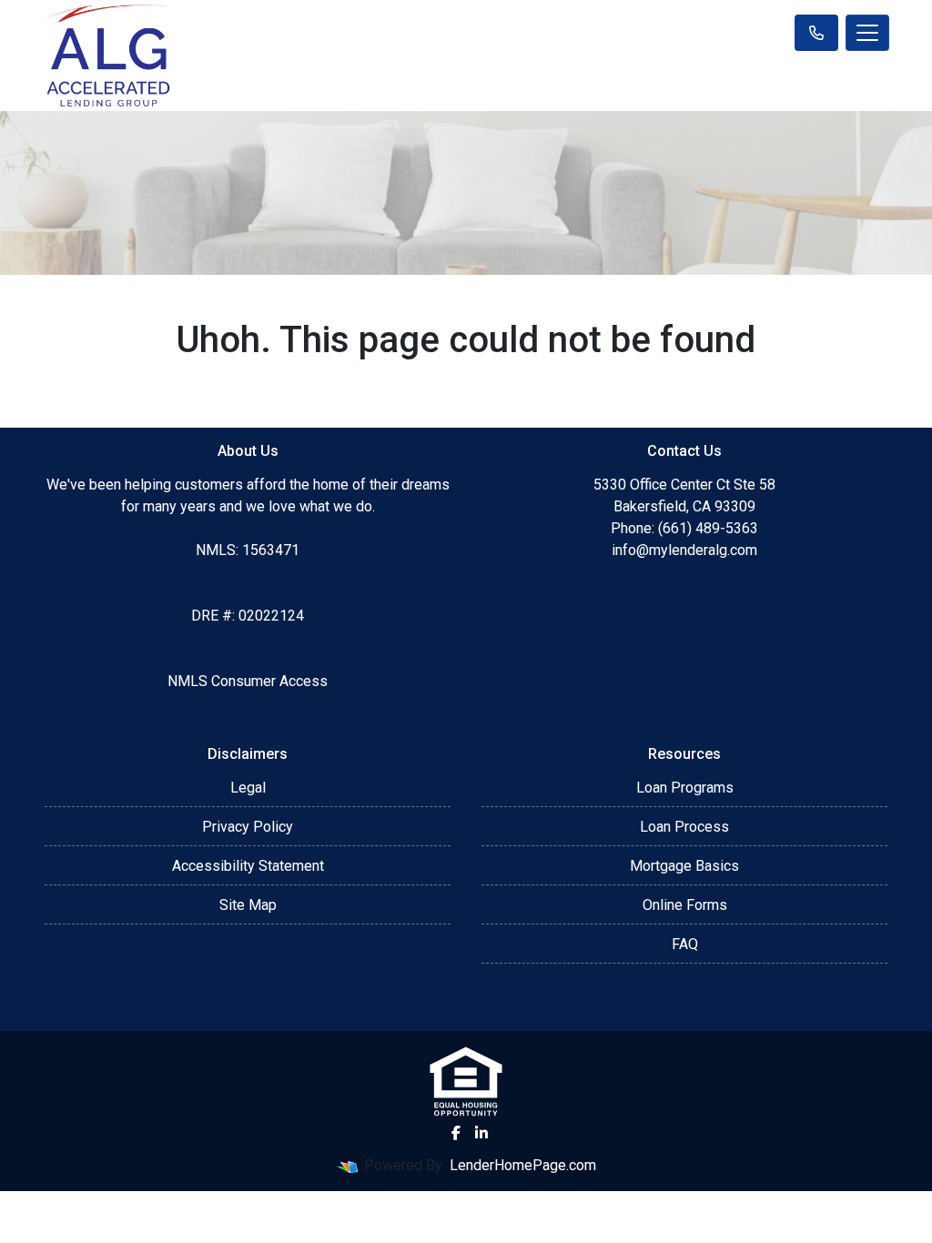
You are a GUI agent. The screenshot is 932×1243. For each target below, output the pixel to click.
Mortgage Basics (684, 865)
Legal (248, 787)
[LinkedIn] (481, 1133)
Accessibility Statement (248, 865)
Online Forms (685, 905)
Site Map (248, 905)
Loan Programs (685, 787)
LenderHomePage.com (523, 1165)
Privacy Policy (247, 826)
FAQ (685, 944)
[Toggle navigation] (867, 33)
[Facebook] (456, 1133)
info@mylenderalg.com (684, 550)
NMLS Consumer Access (247, 681)
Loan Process (684, 826)
